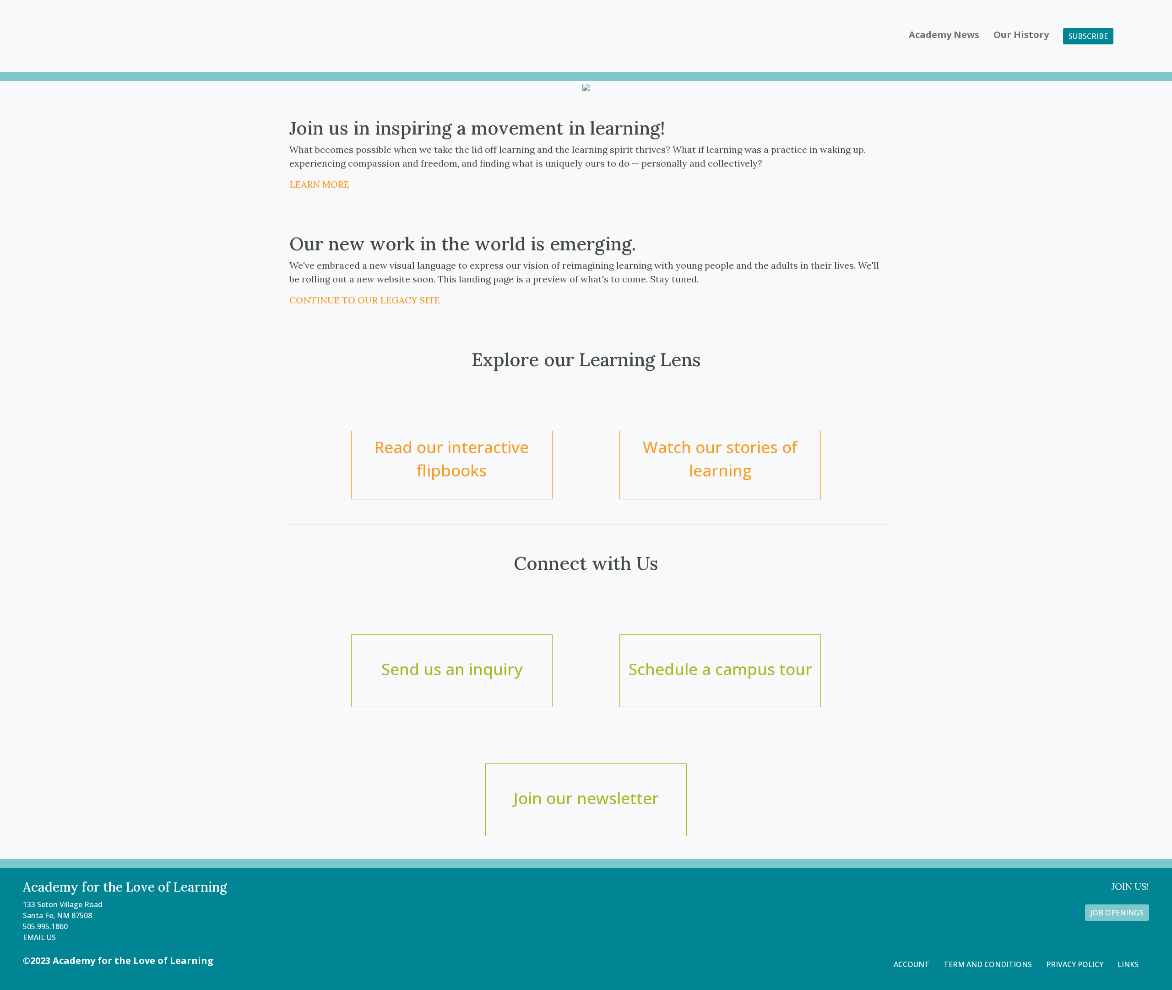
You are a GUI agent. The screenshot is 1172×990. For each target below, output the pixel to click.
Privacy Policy (1074, 964)
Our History (1021, 34)
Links (1128, 964)
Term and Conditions (988, 964)
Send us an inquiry (451, 669)
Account (911, 964)
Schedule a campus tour (720, 669)
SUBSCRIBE (1088, 36)
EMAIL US (39, 937)
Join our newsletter (586, 798)
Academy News (944, 34)
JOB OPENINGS (1117, 913)
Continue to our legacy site (364, 300)
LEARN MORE (319, 184)
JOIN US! (1130, 886)
